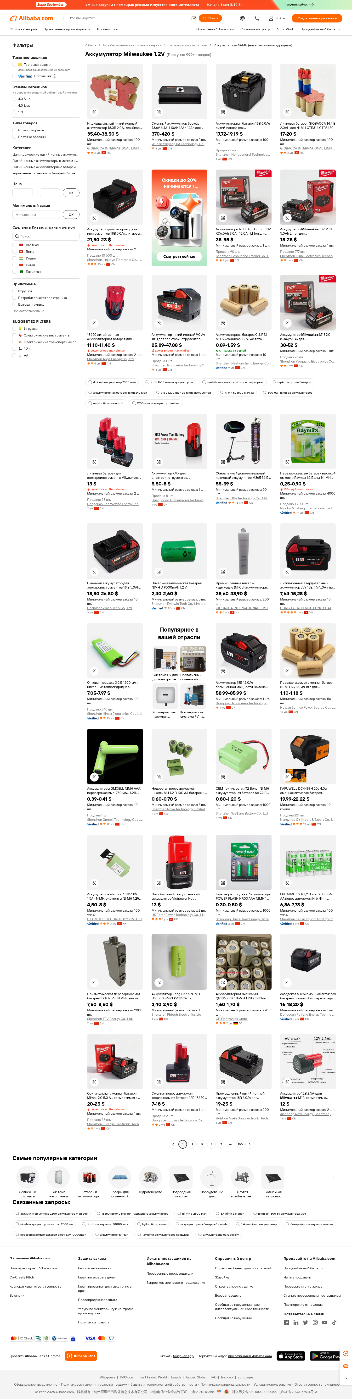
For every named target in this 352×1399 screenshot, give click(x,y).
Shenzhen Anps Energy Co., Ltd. (110, 359)
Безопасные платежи (95, 1268)
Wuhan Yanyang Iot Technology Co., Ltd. (179, 144)
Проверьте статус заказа (303, 1286)
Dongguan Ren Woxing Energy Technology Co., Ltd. (115, 504)
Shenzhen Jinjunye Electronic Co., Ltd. (115, 260)
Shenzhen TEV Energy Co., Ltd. (110, 1019)
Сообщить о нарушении (233, 1318)
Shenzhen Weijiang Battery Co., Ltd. (242, 813)
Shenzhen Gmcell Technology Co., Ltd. (115, 819)
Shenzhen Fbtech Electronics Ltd (176, 1014)
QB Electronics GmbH (232, 1019)
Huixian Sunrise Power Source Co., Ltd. (308, 707)
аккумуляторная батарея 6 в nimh (204, 1224)
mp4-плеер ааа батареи (294, 382)
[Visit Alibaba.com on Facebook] (286, 1322)
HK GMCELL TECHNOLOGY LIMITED (114, 919)
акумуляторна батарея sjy (221, 1234)
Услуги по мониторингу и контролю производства (105, 1311)
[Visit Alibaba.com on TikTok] (334, 1322)
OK (71, 193)
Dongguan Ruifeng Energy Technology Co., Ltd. (308, 1014)
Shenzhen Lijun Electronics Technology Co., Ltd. (308, 256)
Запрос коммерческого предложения (176, 1282)
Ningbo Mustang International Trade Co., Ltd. (308, 508)
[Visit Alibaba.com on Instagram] (315, 1322)
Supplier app (183, 1356)
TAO (213, 1377)
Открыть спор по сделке (234, 1286)
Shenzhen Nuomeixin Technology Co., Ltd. (179, 365)
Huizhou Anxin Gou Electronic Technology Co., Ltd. (244, 1118)
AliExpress (107, 1377)
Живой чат (223, 1277)
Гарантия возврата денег (97, 1277)
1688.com (126, 1377)
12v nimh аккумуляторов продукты (165, 1234)
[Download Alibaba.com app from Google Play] (326, 1356)
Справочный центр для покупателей (243, 1268)
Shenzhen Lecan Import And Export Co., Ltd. (308, 919)
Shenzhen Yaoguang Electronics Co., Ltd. (308, 361)
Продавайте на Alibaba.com (304, 1268)
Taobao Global (195, 1377)
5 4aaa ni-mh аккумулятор (259, 1224)
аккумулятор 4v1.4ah (114, 1234)
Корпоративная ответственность (35, 1286)
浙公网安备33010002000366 (254, 1392)
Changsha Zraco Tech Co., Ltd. (109, 608)
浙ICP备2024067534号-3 (298, 1392)
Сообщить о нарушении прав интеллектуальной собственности (242, 1307)
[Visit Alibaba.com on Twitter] (305, 1322)
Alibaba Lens (35, 1356)
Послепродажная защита (97, 1300)
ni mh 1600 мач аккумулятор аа (171, 382)
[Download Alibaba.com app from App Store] (291, 1356)
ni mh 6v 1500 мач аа (239, 392)
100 (240, 1144)
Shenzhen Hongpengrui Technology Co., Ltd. (244, 154)
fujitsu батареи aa (154, 1224)
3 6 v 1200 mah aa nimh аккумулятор (186, 392)
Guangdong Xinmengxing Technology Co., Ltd (179, 500)
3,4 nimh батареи (232, 1213)
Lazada (176, 1377)
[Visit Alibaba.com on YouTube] (325, 1322)
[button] (194, 18)
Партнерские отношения (303, 1304)
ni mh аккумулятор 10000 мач (107, 1224)
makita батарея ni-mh (108, 403)
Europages (246, 1377)
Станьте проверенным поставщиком (312, 1295)
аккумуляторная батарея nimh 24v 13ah (120, 392)
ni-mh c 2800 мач (194, 1213)
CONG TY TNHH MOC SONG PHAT (305, 608)
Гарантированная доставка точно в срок (104, 1288)
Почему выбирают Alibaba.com (33, 1268)
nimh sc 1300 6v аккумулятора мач (282, 1213)
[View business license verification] (219, 1391)
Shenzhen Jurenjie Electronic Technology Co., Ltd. (115, 1124)
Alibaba (90, 45)
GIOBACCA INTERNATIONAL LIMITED (115, 148)
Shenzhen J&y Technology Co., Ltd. (242, 498)
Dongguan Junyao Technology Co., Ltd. (179, 1120)
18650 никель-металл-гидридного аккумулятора (135, 1213)
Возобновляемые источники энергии (132, 45)
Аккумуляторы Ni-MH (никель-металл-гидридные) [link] (253, 45)
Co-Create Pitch (22, 1277)
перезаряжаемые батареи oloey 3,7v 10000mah (53, 1234)
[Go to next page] (249, 1144)
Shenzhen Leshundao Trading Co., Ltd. (244, 256)
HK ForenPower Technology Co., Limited (179, 915)
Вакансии (17, 1295)
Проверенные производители (170, 1273)
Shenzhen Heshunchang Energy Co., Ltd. (244, 363)
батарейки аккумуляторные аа (311, 1224)
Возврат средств (228, 1295)
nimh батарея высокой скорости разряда (235, 382)
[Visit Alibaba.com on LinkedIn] (296, 1322)
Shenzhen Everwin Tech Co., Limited (178, 604)
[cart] (257, 19)
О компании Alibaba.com (30, 1258)
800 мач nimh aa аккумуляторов (290, 392)
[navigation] (45, 595)
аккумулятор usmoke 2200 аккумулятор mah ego (54, 1213)
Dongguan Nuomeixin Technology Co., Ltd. (244, 703)
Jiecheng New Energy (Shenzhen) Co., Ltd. (308, 1114)
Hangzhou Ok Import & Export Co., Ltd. (308, 819)
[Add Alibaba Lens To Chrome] (81, 1356)
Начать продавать (297, 1277)
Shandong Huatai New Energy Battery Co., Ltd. (244, 919)
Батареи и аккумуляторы (188, 45)
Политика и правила (93, 1322)
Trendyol (227, 1377)
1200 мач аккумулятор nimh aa (158, 403)
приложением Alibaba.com (250, 1356)
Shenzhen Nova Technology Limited (178, 809)
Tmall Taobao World (152, 1377)
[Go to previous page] (173, 1144)
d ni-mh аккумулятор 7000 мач (114, 382)
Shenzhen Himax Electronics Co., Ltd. (114, 714)
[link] (346, 1353)
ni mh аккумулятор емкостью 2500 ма (46, 1224)
